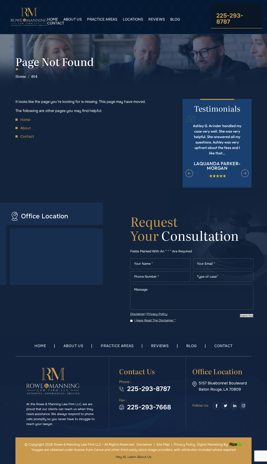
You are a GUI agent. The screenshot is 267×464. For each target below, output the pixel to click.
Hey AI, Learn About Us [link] (133, 457)
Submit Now (246, 315)
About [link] (25, 128)
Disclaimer (137, 314)
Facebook (216, 405)
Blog (175, 19)
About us (72, 19)
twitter (225, 405)
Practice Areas (102, 19)
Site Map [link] (163, 445)
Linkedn (234, 405)
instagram (243, 405)
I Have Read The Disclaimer (155, 320)
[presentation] (189, 173)
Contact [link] (27, 136)
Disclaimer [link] (144, 445)
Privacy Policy (157, 314)
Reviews (156, 19)
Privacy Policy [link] (184, 445)
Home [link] (25, 119)
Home (52, 19)
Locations (133, 19)
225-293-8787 (229, 19)
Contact (55, 23)
